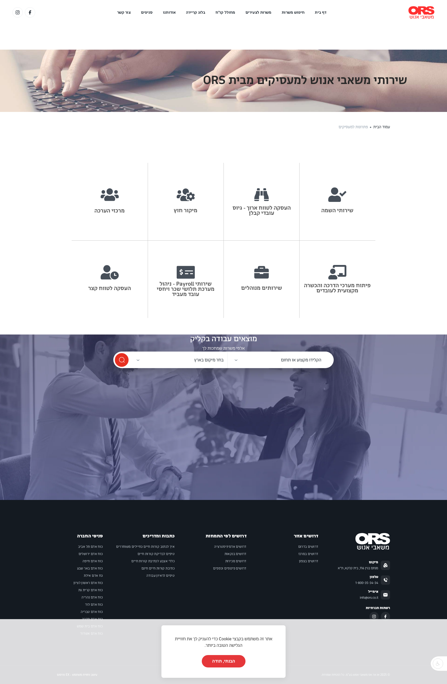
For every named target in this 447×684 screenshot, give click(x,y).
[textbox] (301, 360)
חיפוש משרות (293, 12)
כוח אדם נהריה (92, 597)
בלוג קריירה (195, 12)
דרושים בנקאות (236, 554)
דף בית (320, 12)
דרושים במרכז (308, 554)
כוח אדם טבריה (92, 612)
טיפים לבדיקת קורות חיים (156, 554)
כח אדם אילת (93, 576)
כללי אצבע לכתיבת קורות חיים (153, 561)
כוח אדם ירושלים (91, 554)
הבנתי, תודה (223, 661)
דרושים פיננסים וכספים (229, 568)
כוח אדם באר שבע (90, 568)
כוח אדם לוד (94, 605)
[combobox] (276, 360)
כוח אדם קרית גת (90, 590)
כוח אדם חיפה (93, 561)
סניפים (147, 12)
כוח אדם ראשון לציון (88, 583)
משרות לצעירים (258, 12)
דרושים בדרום (308, 547)
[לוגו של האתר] (421, 12)
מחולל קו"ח (225, 12)
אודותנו (169, 12)
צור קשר (124, 12)
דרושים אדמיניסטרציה (230, 547)
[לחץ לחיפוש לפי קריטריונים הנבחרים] (122, 360)
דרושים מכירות (236, 561)
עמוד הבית (381, 127)
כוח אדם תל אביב (90, 547)
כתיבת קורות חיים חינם (158, 568)
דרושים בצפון (308, 561)
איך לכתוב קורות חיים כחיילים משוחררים (145, 547)
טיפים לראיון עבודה (160, 576)
